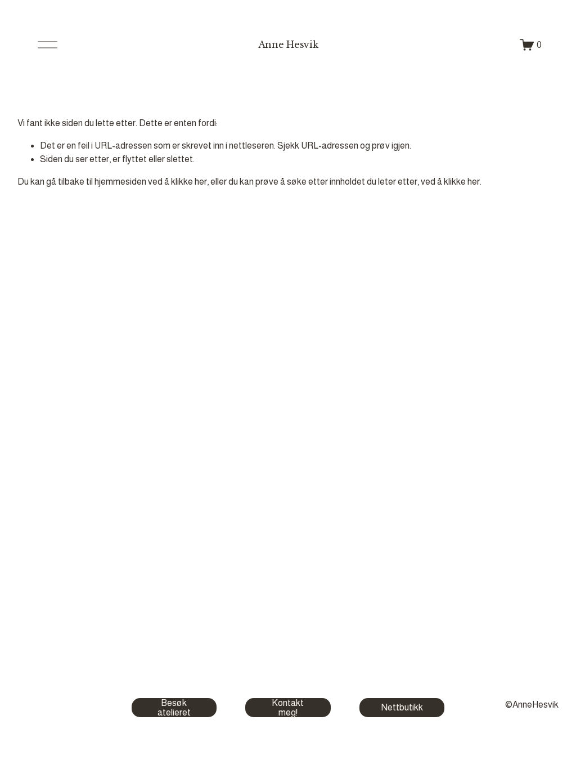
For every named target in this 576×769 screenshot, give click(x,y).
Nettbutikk (402, 707)
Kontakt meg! (288, 707)
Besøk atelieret (174, 707)
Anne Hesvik (288, 44)
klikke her (189, 181)
